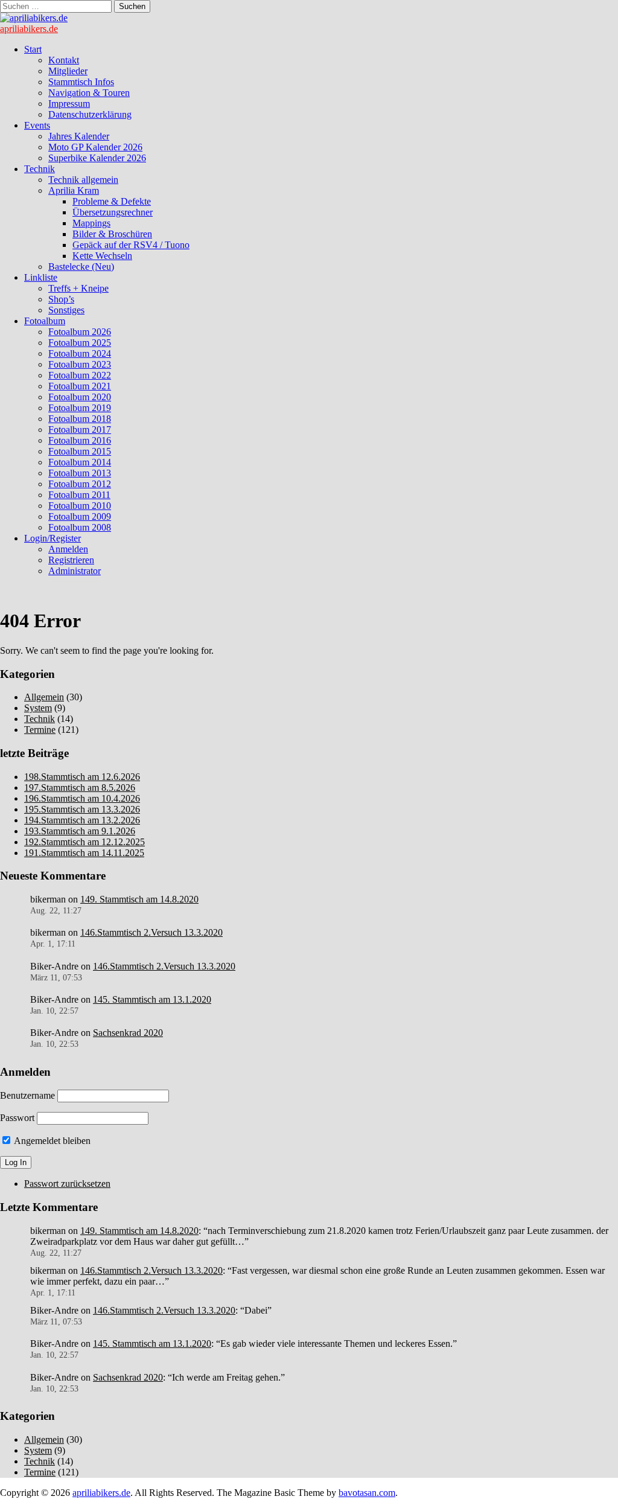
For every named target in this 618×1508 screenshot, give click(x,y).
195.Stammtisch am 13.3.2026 (82, 809)
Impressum (69, 103)
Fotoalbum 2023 (79, 364)
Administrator (74, 571)
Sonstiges (66, 310)
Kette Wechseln (102, 256)
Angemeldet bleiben (51, 1141)
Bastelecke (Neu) (81, 266)
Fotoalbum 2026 (79, 332)
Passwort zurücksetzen (67, 1183)
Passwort (17, 1118)
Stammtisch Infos (81, 82)
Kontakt (63, 60)
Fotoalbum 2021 (79, 386)
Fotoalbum (44, 321)
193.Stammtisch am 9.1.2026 (79, 831)
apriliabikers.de (29, 29)
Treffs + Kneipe (78, 288)
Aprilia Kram (73, 190)
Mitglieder (68, 71)
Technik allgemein (83, 179)
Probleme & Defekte (111, 201)
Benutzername (27, 1095)
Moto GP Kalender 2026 (95, 147)
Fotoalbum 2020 (79, 397)
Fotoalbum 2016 (79, 440)
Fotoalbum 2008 (79, 527)
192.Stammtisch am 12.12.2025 (84, 842)
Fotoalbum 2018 (79, 419)
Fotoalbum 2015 (79, 451)
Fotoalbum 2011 (79, 495)
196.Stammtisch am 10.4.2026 (82, 798)
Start (33, 49)
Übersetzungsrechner (112, 212)
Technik (39, 169)
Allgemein (44, 697)
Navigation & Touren (89, 93)
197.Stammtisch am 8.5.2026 (79, 787)
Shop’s (61, 299)
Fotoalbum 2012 (79, 484)
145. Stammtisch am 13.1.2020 (152, 999)
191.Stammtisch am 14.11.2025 (84, 853)
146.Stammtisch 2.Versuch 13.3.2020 (151, 932)
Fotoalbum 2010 (79, 505)
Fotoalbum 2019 (79, 408)
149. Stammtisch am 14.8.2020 (139, 899)
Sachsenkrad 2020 (128, 1032)
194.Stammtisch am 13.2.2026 (82, 820)
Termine (40, 729)
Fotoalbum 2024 (79, 353)
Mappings (91, 223)
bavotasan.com (367, 1492)
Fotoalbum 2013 (79, 473)
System (38, 708)
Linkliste (40, 277)
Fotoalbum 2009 (79, 516)
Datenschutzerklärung (90, 114)
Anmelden (68, 549)
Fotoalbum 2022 (79, 375)
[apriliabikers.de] (34, 18)
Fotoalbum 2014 (79, 462)
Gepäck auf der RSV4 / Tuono (131, 245)
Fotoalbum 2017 (79, 429)
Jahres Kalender (78, 136)
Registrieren (71, 560)
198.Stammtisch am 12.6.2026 (82, 777)
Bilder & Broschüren (112, 234)
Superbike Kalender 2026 (97, 158)
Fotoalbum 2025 (79, 342)
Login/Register (52, 538)
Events (37, 125)
